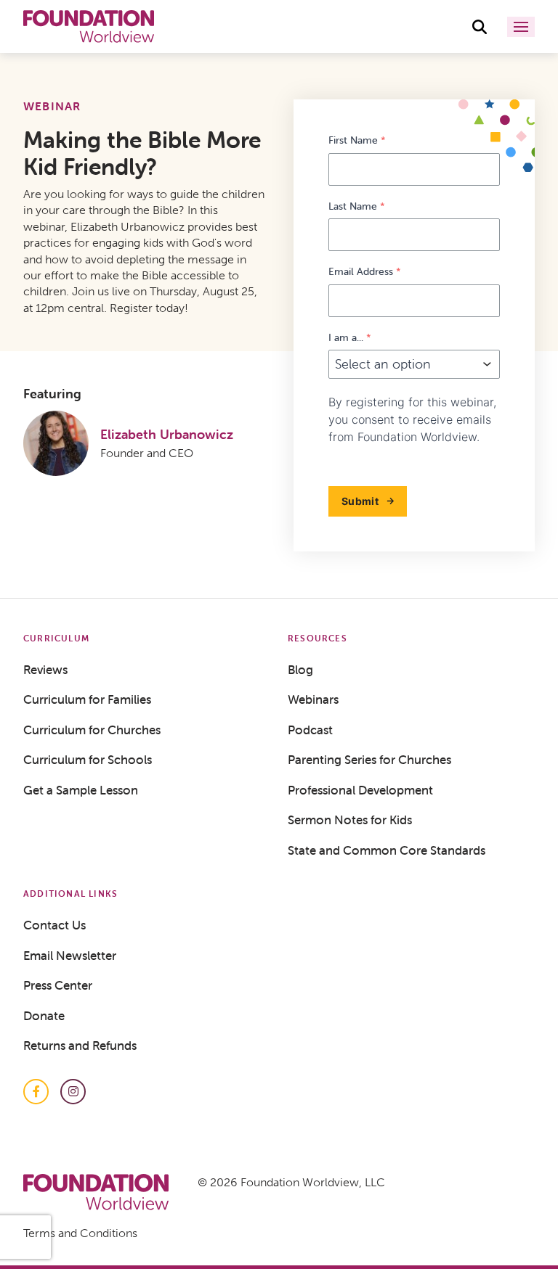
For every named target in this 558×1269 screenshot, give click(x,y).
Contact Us (54, 925)
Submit (360, 501)
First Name (357, 140)
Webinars (313, 699)
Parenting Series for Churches (369, 760)
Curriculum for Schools (87, 760)
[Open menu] (521, 27)
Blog (300, 670)
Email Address (364, 272)
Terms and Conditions (80, 1233)
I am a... (349, 338)
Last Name (356, 206)
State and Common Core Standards (386, 850)
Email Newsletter (69, 956)
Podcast (310, 730)
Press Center (57, 985)
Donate (44, 1016)
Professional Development (360, 790)
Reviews (45, 670)
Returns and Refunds (80, 1046)
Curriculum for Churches (92, 730)
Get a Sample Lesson (80, 790)
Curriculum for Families (87, 699)
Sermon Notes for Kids (350, 820)
